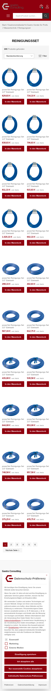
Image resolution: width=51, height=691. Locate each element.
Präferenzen (8, 685)
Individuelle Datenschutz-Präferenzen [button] (25, 676)
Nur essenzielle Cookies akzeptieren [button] (25, 669)
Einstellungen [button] (14, 627)
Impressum (42, 685)
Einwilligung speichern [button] (25, 654)
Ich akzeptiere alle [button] (25, 661)
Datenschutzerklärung (12, 620)
